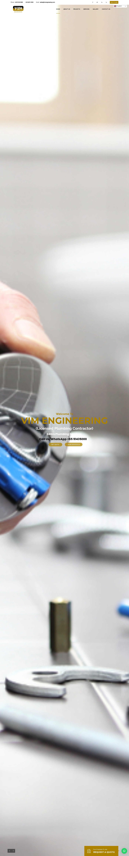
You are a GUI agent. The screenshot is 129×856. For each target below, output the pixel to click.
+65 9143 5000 (19, 2)
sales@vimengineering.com (47, 2)
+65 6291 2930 (29, 2)
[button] (124, 851)
